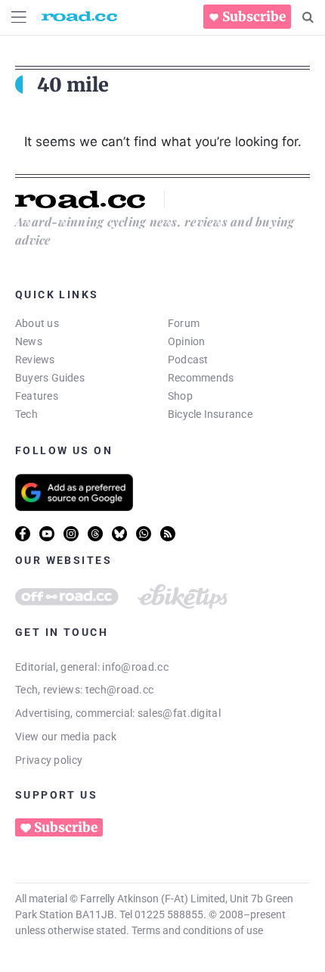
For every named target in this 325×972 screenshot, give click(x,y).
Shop (180, 396)
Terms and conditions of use (197, 930)
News (28, 341)
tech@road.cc (119, 690)
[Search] (308, 17)
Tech (26, 414)
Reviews (35, 360)
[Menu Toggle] (18, 17)
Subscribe (254, 16)
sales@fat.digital (179, 713)
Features (36, 396)
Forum (184, 323)
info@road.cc (135, 667)
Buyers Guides (50, 378)
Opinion (187, 341)
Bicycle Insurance (210, 414)
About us (37, 323)
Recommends (201, 378)
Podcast (188, 360)
